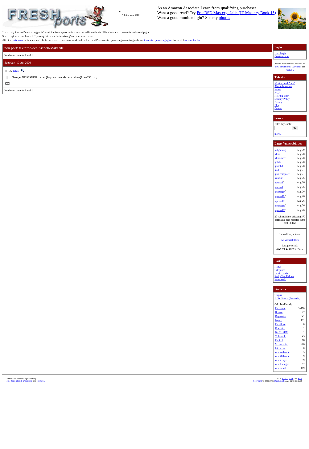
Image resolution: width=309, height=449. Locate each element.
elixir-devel (280, 158)
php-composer (282, 173)
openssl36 (280, 210)
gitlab (278, 162)
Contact (278, 108)
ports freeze (17, 40)
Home (278, 266)
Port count (280, 308)
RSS (300, 378)
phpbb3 (279, 166)
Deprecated (280, 316)
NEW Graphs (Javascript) (287, 298)
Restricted (280, 328)
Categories (280, 270)
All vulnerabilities (290, 239)
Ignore (278, 320)
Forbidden (280, 324)
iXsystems (296, 67)
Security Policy (282, 98)
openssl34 (280, 191)
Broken (279, 312)
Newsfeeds (280, 279)
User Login (280, 53)
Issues (278, 89)
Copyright (257, 381)
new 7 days (281, 360)
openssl (279, 182)
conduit (279, 177)
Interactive (280, 348)
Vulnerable (280, 336)
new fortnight (282, 364)
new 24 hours (282, 352)
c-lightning (280, 150)
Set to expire (281, 344)
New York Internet (283, 67)
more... (278, 133)
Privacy (278, 102)
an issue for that (192, 40)
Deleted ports (281, 273)
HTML (285, 378)
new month (280, 368)
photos (224, 17)
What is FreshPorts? (285, 83)
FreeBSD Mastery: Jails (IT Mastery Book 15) (236, 12)
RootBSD (290, 70)
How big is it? (282, 95)
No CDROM (281, 332)
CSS (291, 378)
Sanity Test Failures (284, 276)
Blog (277, 105)
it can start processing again (158, 40)
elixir (277, 154)
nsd (277, 170)
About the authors (283, 86)
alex (16, 71)
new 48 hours (282, 356)
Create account (282, 56)
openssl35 (280, 201)
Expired (279, 340)
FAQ (277, 92)
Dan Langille (279, 381)
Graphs (278, 295)
